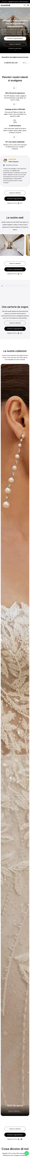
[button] (15, 48)
